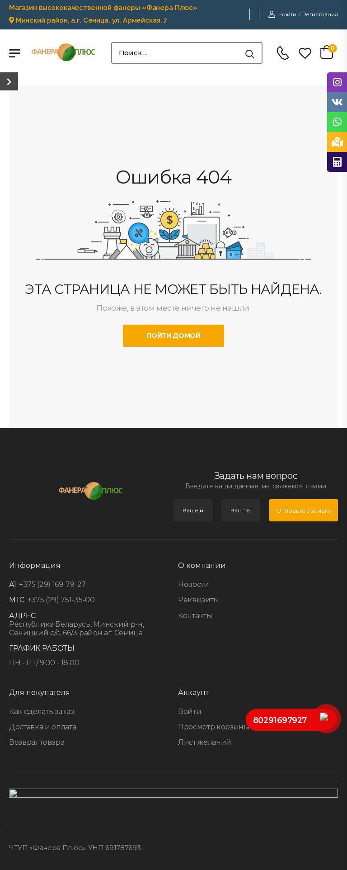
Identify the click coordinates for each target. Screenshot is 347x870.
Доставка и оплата (42, 727)
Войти (189, 711)
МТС (16, 600)
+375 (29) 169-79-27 (51, 584)
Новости (193, 584)
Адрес (22, 615)
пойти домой (173, 335)
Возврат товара (36, 742)
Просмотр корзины (213, 727)
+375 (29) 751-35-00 (60, 600)
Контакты (195, 615)
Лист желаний (204, 742)
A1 (12, 584)
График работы (42, 648)
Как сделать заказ (41, 711)
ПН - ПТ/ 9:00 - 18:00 (44, 662)
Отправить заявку (303, 510)
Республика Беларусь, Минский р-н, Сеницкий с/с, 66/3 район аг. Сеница (76, 628)
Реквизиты (198, 600)
